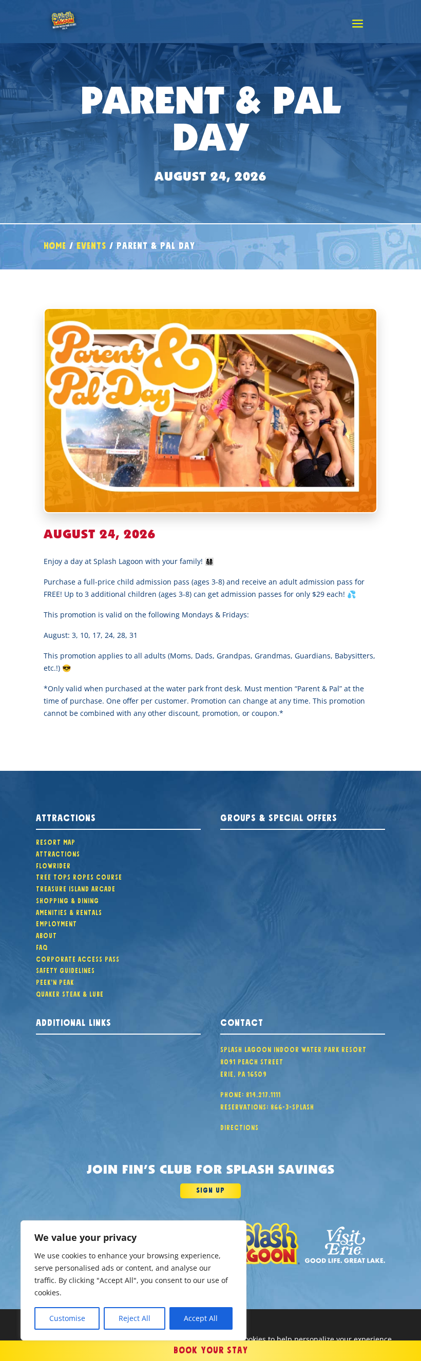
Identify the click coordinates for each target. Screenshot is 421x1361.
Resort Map (55, 841)
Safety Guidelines (65, 969)
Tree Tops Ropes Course (79, 876)
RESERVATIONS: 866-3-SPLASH (267, 1106)
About (46, 934)
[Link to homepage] (260, 1244)
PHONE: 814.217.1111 (250, 1093)
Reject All (134, 1318)
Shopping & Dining (67, 899)
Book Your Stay (211, 1348)
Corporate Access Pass (78, 958)
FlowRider (53, 864)
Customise (67, 1318)
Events (91, 244)
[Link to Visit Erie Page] (345, 1245)
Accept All (201, 1318)
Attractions (58, 853)
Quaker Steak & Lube (70, 993)
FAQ (42, 946)
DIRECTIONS (239, 1126)
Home (55, 244)
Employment (56, 922)
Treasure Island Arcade (76, 887)
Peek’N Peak (55, 981)
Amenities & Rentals (69, 911)
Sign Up (210, 1189)
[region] (133, 1280)
